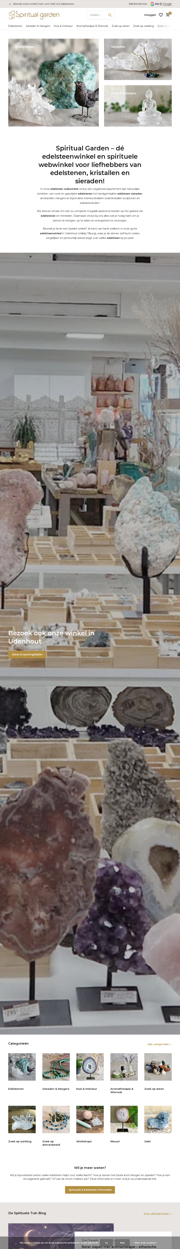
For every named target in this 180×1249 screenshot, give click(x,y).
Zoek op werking (143, 26)
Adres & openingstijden (27, 654)
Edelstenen (15, 26)
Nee (122, 1242)
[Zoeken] (109, 15)
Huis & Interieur (63, 26)
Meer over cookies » (145, 1242)
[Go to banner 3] (138, 106)
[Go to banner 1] (53, 83)
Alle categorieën (158, 1044)
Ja (106, 1242)
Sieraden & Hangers (38, 26)
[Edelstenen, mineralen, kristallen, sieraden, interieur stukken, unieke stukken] (33, 15)
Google (167, 3)
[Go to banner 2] (138, 59)
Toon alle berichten (156, 1213)
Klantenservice (138, 3)
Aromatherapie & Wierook (92, 26)
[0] (167, 15)
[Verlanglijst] (161, 15)
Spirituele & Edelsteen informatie (90, 1189)
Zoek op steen (121, 26)
